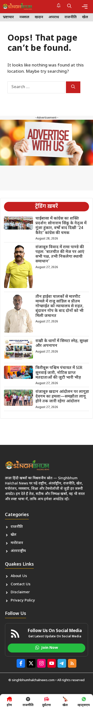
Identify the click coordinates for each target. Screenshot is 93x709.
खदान (39, 17)
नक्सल (24, 17)
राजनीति (70, 17)
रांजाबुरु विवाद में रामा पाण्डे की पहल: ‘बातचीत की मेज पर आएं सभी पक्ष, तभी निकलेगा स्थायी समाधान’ (59, 254)
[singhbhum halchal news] (17, 6)
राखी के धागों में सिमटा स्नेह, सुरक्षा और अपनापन (61, 344)
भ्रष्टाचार (8, 17)
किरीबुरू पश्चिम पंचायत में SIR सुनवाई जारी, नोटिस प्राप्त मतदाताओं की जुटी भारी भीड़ (58, 372)
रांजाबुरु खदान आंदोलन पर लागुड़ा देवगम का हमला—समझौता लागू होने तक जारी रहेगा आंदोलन (62, 396)
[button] (69, 6)
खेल (85, 17)
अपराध (54, 17)
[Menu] (84, 6)
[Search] (73, 87)
